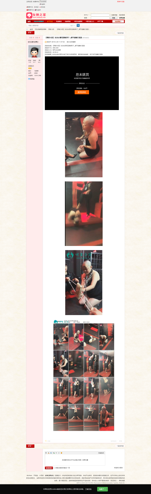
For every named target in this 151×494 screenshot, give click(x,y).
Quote (56, 453)
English (42, 4)
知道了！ (102, 489)
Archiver (29, 475)
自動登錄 (114, 15)
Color (49, 453)
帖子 (72, 25)
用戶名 (86, 15)
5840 (34, 60)
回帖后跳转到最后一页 (62, 468)
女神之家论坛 (49, 475)
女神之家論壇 (27, 29)
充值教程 (59, 21)
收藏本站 (36, 1)
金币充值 (50, 21)
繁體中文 (30, 7)
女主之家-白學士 (33, 42)
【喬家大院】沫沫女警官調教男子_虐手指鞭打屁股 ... (73, 29)
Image (51, 453)
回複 (48, 441)
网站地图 (122, 480)
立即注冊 (122, 18)
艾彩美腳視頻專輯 (40, 29)
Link (54, 453)
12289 (36, 71)
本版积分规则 (118, 468)
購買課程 (82, 92)
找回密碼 (122, 15)
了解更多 (88, 489)
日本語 (36, 7)
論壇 (29, 21)
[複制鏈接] (85, 38)
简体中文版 (120, 1)
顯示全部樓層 (71, 42)
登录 (79, 460)
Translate (43, 1)
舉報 (120, 441)
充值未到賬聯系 (39, 21)
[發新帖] (30, 32)
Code (59, 453)
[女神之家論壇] (36, 15)
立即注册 (85, 460)
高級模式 (101, 453)
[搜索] (78, 25)
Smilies (61, 453)
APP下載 (100, 21)
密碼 (85, 18)
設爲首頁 (29, 1)
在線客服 (68, 21)
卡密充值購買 (78, 21)
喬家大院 (51, 29)
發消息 (32, 79)
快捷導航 (118, 21)
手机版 (35, 475)
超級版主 (31, 66)
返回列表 (121, 33)
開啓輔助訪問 (116, 1)
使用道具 (113, 441)
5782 (29, 60)
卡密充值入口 (90, 21)
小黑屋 (41, 475)
